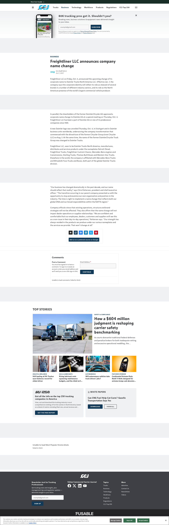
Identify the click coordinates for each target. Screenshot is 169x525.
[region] (84, 520)
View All (110, 407)
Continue (87, 272)
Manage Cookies (116, 520)
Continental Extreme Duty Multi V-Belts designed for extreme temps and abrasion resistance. (123, 378)
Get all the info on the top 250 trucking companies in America (54, 397)
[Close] (166, 520)
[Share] (81, 233)
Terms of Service (87, 33)
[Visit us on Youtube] (85, 485)
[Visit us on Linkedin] (80, 485)
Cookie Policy (32, 523)
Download (95, 407)
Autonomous (90, 374)
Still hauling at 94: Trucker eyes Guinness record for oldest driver (43, 378)
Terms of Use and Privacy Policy (88, 31)
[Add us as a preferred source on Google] (76, 233)
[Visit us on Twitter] (74, 485)
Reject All (129, 520)
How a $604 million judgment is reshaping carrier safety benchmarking (114, 325)
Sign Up (37, 504)
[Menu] (33, 7)
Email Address (85, 262)
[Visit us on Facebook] (69, 485)
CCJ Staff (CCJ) (61, 71)
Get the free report (46, 413)
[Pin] (96, 233)
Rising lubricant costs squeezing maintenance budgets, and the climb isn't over (70, 378)
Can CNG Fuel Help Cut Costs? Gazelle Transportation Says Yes (107, 399)
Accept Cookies (143, 520)
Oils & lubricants (66, 374)
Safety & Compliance (102, 314)
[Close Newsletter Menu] (136, 15)
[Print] (71, 233)
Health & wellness (40, 374)
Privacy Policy (77, 33)
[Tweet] (91, 233)
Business (54, 56)
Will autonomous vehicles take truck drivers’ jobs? (97, 377)
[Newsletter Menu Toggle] (136, 7)
